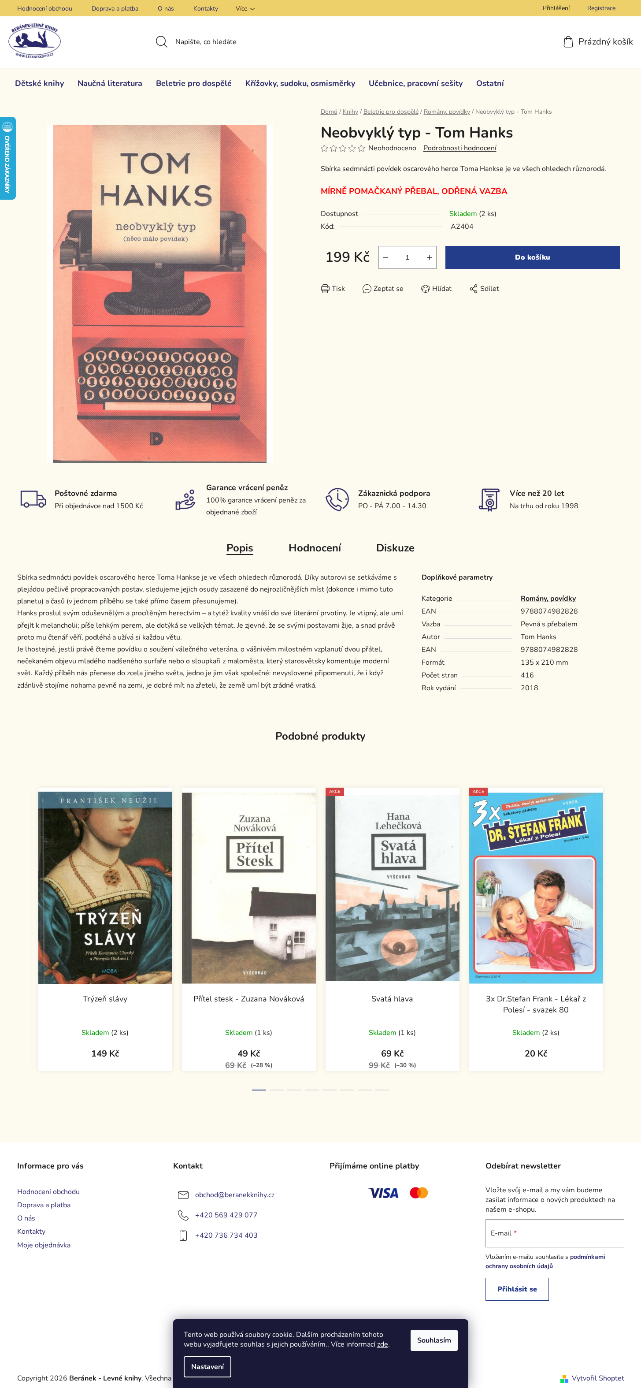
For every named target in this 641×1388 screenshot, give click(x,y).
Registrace (601, 8)
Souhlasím (434, 1340)
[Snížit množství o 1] (385, 257)
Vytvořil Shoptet (598, 1378)
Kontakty (205, 8)
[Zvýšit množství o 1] (429, 257)
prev (24, 937)
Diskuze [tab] (395, 548)
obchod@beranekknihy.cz (234, 1195)
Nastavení (207, 1367)
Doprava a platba (115, 8)
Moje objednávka (43, 1245)
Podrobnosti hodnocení (459, 148)
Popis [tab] (239, 548)
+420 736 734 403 (226, 1235)
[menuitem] (39, 83)
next (617, 937)
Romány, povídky (548, 598)
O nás (166, 8)
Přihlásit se (517, 1289)
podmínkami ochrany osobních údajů (545, 1261)
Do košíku (532, 257)
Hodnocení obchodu (44, 8)
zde (382, 1344)
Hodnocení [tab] (315, 548)
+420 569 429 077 (226, 1215)
